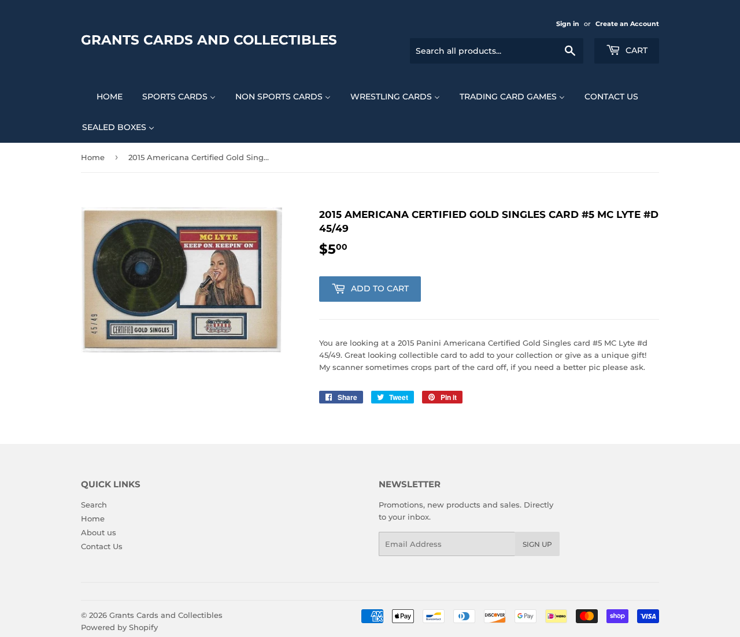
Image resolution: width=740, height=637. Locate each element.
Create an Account (627, 24)
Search (94, 504)
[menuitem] (102, 96)
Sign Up (537, 544)
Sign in (567, 24)
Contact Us (102, 546)
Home (93, 157)
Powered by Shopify (119, 627)
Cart (635, 50)
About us (98, 532)
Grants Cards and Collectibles (209, 40)
